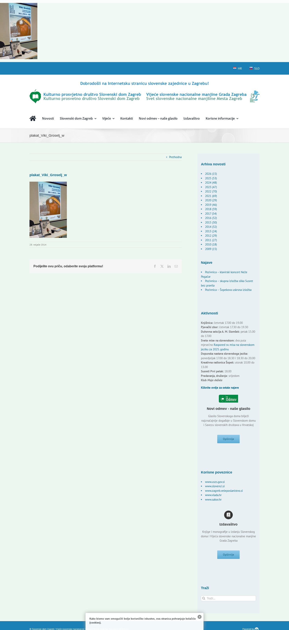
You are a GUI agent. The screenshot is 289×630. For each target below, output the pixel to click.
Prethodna (175, 157)
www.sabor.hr (213, 499)
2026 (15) (211, 174)
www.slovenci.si (215, 486)
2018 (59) (211, 209)
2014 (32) (211, 227)
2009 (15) (211, 249)
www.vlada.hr (213, 495)
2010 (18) (211, 244)
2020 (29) (211, 200)
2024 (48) (211, 182)
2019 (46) (211, 205)
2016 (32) (211, 218)
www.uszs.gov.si (215, 482)
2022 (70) (211, 191)
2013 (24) (211, 231)
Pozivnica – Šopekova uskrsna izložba (228, 290)
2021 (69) (211, 196)
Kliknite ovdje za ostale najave (220, 387)
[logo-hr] (144, 82)
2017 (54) (211, 213)
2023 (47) (211, 187)
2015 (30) (211, 222)
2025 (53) (211, 178)
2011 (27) (211, 240)
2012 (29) (211, 235)
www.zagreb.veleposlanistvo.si (224, 491)
